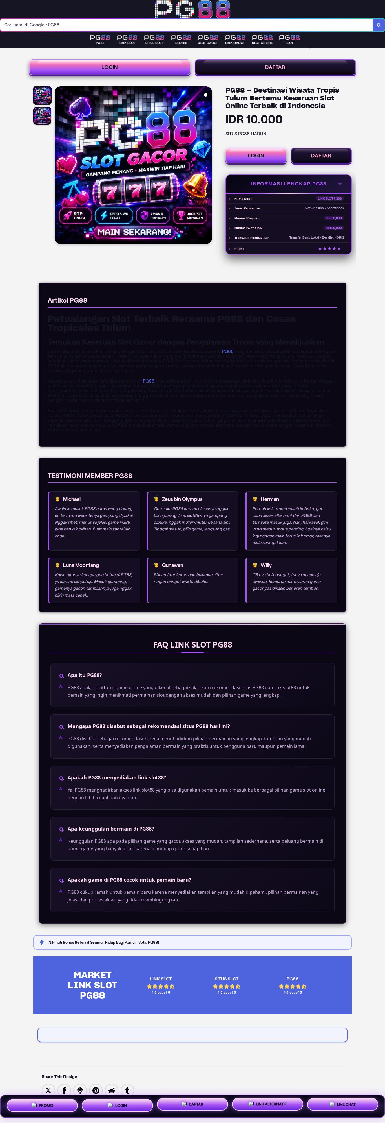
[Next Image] (207, 166)
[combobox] (186, 25)
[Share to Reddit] (111, 1090)
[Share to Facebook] (64, 1090)
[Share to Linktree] (80, 1090)
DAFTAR (275, 67)
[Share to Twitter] (48, 1090)
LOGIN (109, 67)
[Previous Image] (59, 166)
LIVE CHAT (346, 1106)
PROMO (46, 1104)
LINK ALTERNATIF (271, 1105)
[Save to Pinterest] (96, 1090)
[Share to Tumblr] (127, 1090)
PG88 (228, 351)
